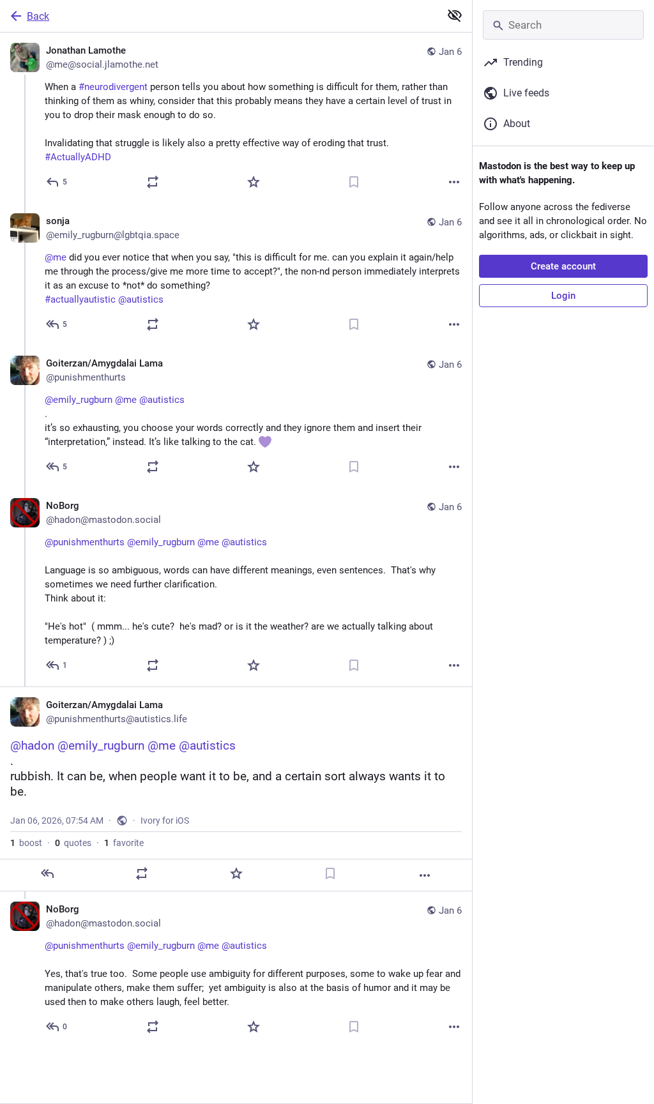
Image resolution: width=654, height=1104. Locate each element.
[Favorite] (253, 182)
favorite (124, 843)
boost (26, 843)
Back (38, 16)
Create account (563, 266)
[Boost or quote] (152, 182)
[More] (454, 182)
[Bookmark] (353, 182)
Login (563, 295)
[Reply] (47, 873)
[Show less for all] (454, 15)
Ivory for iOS (165, 820)
